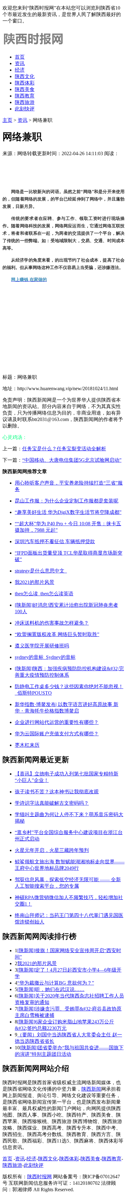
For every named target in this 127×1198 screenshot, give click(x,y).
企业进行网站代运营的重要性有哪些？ (57, 722)
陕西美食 (25, 89)
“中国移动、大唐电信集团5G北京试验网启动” (71, 460)
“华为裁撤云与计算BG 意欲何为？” (55, 982)
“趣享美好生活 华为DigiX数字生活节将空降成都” (68, 512)
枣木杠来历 (27, 745)
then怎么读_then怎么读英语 (44, 593)
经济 (20, 69)
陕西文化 (25, 76)
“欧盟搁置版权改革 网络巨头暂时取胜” (57, 634)
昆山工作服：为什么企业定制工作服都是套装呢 (66, 500)
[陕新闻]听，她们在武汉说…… (50, 989)
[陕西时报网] (33, 46)
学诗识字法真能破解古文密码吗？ (52, 803)
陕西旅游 (25, 102)
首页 (20, 57)
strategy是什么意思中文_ (41, 570)
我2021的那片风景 (34, 582)
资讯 (20, 63)
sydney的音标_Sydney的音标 (45, 657)
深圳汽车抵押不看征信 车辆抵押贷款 (55, 541)
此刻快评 (25, 108)
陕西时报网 (39, 1176)
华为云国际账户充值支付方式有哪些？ (57, 733)
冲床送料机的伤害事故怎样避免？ (52, 623)
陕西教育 (25, 95)
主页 (7, 120)
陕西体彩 (25, 82)
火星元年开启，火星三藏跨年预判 (52, 850)
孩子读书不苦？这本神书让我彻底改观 (57, 791)
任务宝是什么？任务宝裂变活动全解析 (64, 448)
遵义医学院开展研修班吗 (42, 645)
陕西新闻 (91, 1089)
